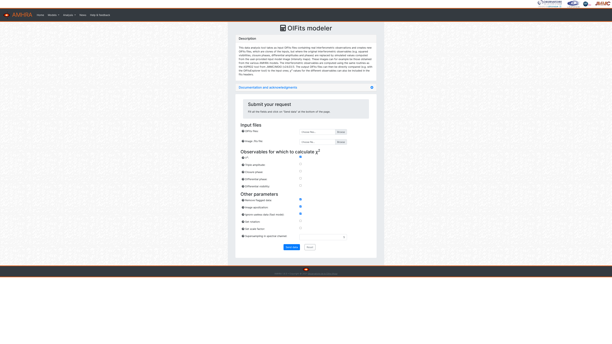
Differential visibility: (257, 186)
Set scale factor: (254, 228)
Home (40, 15)
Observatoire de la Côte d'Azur (323, 273)
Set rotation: (252, 221)
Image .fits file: (253, 141)
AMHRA (21, 14)
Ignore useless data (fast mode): (264, 214)
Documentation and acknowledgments (268, 87)
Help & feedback (100, 15)
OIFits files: (251, 131)
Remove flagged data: (258, 200)
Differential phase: (255, 179)
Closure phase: (253, 172)
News (83, 15)
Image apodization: (256, 207)
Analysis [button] (68, 15)
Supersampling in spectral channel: (265, 236)
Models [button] (52, 15)
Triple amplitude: (254, 164)
